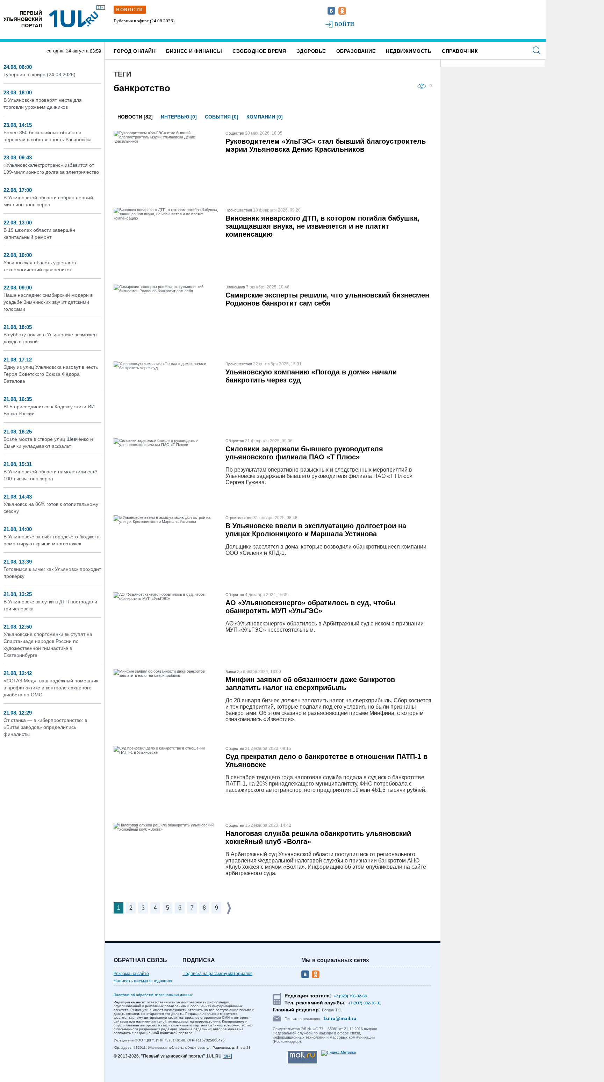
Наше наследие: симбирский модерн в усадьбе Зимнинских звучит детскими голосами (48, 302)
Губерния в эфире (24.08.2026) (144, 20)
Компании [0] (264, 117)
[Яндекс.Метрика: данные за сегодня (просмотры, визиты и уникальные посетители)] (338, 1053)
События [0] (221, 117)
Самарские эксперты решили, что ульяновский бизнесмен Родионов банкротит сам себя (327, 299)
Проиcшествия (238, 210)
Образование (356, 51)
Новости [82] (135, 117)
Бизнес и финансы (194, 51)
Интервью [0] (179, 117)
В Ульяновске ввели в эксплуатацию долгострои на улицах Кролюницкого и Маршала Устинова (315, 530)
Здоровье (311, 51)
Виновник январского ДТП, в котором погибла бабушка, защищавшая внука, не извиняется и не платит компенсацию (322, 226)
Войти (345, 24)
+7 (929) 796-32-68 (350, 996)
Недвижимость (408, 51)
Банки (230, 671)
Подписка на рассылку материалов (217, 973)
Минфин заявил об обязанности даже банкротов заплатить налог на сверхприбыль (310, 684)
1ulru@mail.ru (340, 1018)
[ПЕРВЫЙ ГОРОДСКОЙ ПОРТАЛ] (22, 18)
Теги (122, 74)
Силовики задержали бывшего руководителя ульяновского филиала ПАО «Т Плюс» (304, 453)
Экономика (235, 287)
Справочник (460, 51)
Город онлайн (135, 51)
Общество (234, 133)
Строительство (238, 518)
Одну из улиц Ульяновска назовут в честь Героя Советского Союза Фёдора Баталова (50, 374)
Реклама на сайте (131, 973)
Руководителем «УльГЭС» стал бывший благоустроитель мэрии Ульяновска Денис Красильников (325, 145)
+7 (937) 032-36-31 (364, 1003)
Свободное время (259, 51)
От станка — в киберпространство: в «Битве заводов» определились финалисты (45, 727)
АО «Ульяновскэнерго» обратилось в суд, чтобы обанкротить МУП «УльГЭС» (310, 607)
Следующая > (229, 908)
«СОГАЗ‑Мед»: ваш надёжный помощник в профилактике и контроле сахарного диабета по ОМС (50, 687)
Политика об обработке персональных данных (153, 995)
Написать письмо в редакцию (143, 981)
